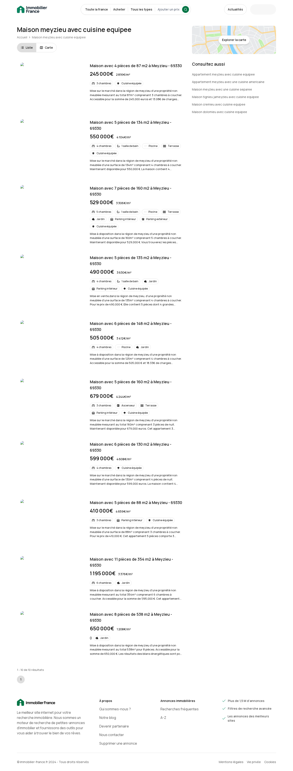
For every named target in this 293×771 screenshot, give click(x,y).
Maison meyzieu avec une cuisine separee (222, 89)
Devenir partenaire (114, 726)
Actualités (235, 9)
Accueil (22, 37)
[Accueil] (51, 702)
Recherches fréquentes (179, 709)
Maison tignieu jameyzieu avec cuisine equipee (225, 97)
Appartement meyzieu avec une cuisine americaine (228, 82)
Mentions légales (231, 762)
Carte (49, 47)
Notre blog (107, 717)
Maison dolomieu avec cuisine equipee (219, 112)
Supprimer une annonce (118, 743)
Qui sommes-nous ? (115, 709)
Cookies (270, 762)
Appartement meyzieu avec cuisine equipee (223, 74)
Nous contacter (111, 734)
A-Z (163, 717)
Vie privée (254, 762)
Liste (29, 47)
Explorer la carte (234, 40)
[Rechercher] (185, 9)
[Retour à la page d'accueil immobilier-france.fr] (32, 9)
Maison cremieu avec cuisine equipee (218, 104)
